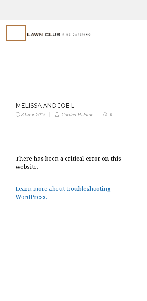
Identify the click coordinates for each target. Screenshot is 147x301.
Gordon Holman (78, 114)
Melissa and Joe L (45, 105)
